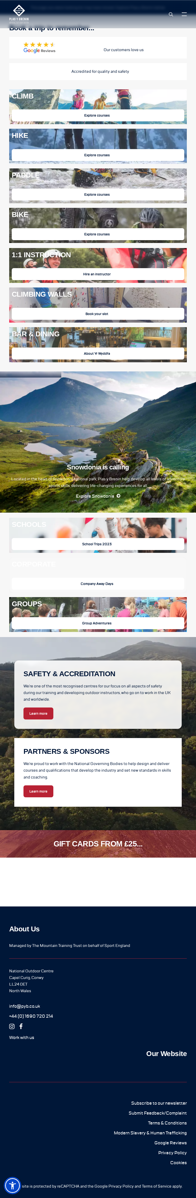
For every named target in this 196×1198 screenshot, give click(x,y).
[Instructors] (98, 265)
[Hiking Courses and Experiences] (98, 144)
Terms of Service (157, 1186)
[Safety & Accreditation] (98, 69)
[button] (184, 14)
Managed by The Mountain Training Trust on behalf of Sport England (69, 945)
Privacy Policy (121, 1186)
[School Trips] (98, 535)
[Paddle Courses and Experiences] (98, 184)
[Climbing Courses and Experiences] (98, 106)
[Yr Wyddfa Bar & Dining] (98, 342)
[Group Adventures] (98, 612)
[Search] (168, 14)
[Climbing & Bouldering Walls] (98, 303)
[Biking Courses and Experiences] (98, 223)
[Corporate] (98, 573)
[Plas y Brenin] (19, 14)
